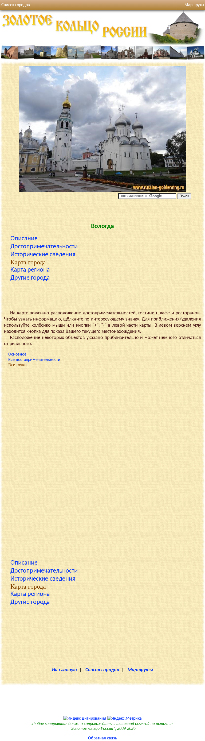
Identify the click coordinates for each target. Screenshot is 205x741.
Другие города (30, 278)
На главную (64, 670)
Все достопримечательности (34, 360)
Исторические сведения (42, 255)
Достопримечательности (44, 247)
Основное (17, 354)
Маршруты (140, 670)
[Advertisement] (102, 209)
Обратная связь (102, 738)
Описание (24, 239)
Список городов (15, 5)
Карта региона (30, 270)
